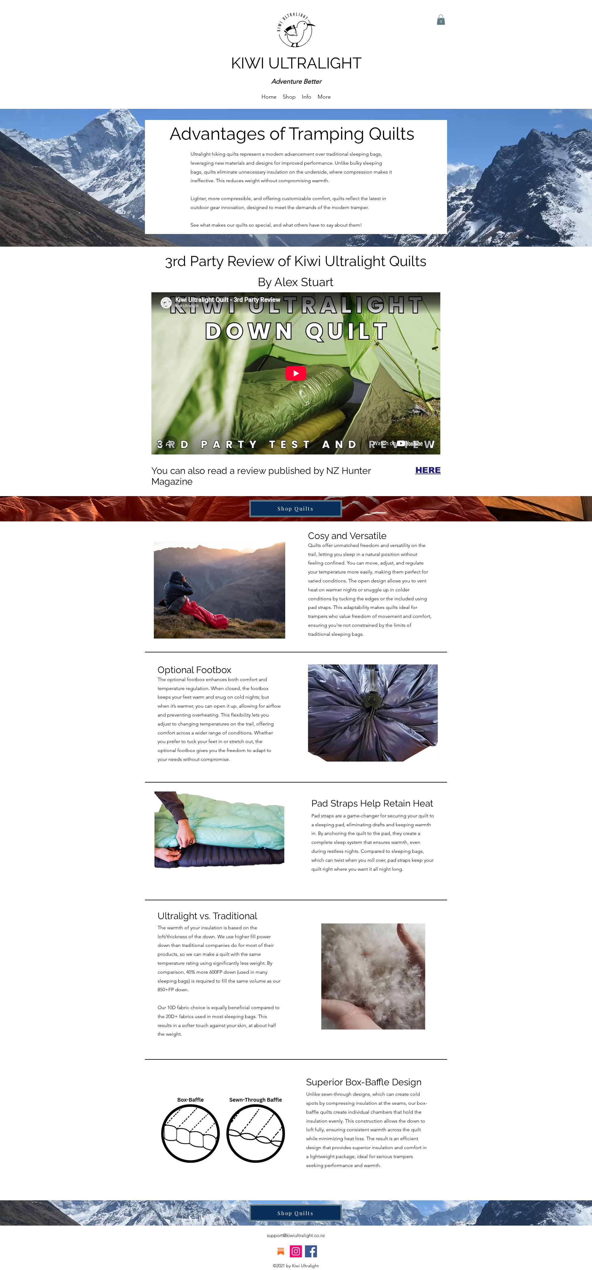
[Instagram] (296, 1251)
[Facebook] (311, 1251)
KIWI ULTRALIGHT (296, 63)
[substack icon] (281, 1251)
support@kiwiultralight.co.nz (296, 1235)
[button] (306, 96)
